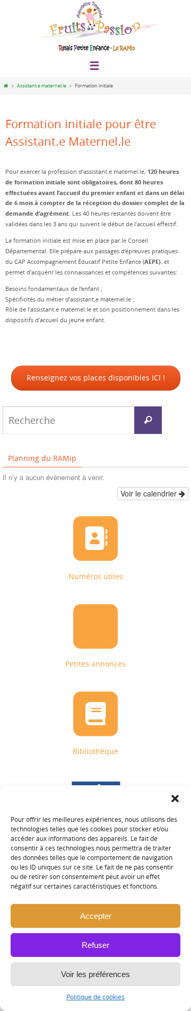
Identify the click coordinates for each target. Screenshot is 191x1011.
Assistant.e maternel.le (41, 86)
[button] (175, 798)
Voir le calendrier (149, 492)
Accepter (95, 915)
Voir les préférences (95, 974)
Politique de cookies (95, 996)
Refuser (95, 945)
